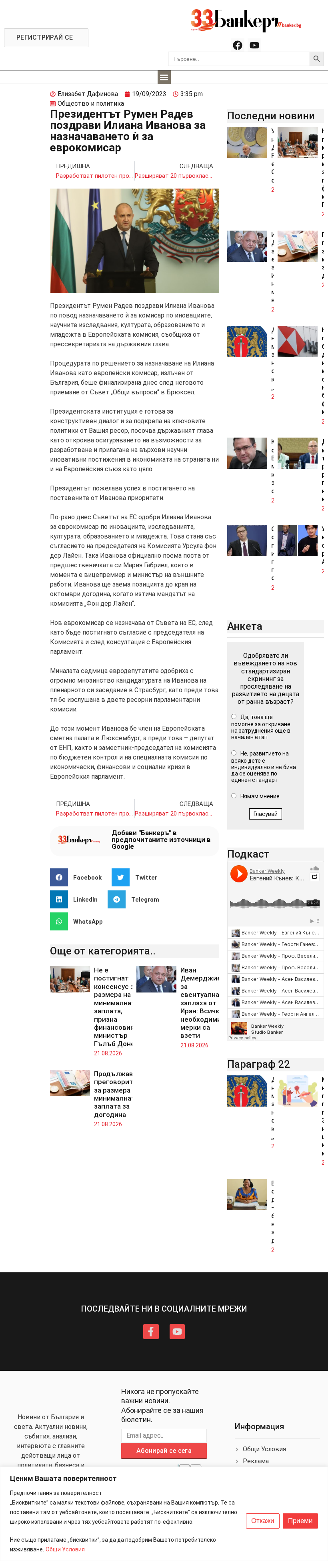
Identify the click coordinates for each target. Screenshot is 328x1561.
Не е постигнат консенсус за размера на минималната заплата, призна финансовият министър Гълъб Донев (116, 1007)
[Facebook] (237, 45)
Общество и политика (91, 103)
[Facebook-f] (150, 1331)
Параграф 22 (258, 1064)
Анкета (244, 626)
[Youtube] (254, 45)
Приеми (300, 1521)
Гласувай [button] (266, 814)
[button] (164, 77)
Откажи (262, 1521)
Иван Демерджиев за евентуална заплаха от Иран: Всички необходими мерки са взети (202, 1002)
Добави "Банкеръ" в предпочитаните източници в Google (161, 839)
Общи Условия (65, 1549)
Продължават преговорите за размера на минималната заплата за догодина (117, 1094)
